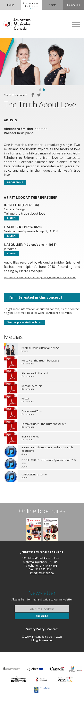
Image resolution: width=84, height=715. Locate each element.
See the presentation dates (24, 322)
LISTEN (11, 218)
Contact (53, 629)
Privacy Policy (35, 629)
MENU (76, 24)
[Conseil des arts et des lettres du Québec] (35, 669)
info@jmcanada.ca (42, 573)
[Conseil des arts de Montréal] (75, 669)
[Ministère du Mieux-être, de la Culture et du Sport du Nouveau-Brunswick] (18, 679)
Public (10, 4)
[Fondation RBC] (42, 690)
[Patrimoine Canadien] (56, 669)
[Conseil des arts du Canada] (11, 669)
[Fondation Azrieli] (64, 679)
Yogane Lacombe (15, 313)
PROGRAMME (15, 182)
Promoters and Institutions (31, 5)
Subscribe (42, 616)
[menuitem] (10, 5)
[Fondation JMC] (41, 679)
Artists (52, 4)
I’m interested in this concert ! (35, 297)
